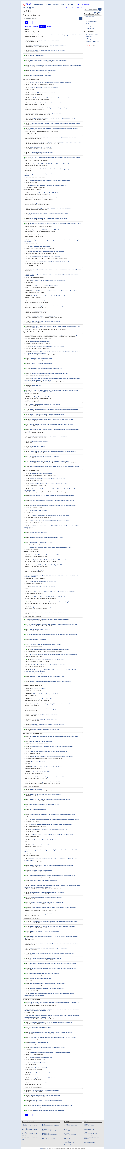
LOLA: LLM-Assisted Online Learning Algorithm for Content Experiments (47, 346)
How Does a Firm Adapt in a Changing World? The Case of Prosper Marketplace (48, 914)
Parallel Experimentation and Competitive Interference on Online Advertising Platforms (52, 602)
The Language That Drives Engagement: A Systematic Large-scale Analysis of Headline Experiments (53, 505)
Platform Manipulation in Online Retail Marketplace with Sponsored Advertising (48, 948)
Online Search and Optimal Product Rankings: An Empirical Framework (46, 902)
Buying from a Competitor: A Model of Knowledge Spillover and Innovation (47, 414)
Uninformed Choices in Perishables (38, 809)
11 (36, 22)
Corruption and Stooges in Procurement (39, 441)
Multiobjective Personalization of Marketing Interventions (43, 607)
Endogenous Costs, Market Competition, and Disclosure (42, 586)
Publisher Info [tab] (27, 26)
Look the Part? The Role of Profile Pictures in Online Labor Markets (46, 1100)
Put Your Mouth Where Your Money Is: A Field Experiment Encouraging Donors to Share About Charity (53, 968)
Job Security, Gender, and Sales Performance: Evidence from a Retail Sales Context (48, 218)
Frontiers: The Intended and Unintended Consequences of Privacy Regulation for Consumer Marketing (53, 335)
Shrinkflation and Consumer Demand (38, 235)
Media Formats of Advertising (38, 761)
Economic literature (39, 4)
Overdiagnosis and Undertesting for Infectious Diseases (43, 581)
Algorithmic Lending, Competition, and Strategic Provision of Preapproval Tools (48, 185)
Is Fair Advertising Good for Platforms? (38, 203)
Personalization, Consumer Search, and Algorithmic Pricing (44, 285)
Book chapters (89, 26)
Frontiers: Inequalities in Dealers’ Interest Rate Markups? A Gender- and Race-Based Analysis (50, 1022)
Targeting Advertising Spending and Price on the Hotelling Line (45, 1095)
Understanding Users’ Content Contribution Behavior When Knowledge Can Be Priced (49, 520)
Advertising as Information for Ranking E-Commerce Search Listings (45, 958)
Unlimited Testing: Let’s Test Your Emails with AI (41, 978)
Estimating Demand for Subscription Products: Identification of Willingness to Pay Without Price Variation (54, 819)
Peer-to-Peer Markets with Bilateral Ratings (41, 771)
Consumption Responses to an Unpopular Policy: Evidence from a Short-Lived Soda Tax (51, 704)
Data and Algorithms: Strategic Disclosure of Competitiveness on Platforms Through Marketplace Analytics (55, 123)
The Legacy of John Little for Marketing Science (41, 473)
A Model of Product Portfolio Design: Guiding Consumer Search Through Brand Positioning (51, 1105)
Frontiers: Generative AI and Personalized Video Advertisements (45, 404)
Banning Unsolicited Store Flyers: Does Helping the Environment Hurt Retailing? (49, 373)
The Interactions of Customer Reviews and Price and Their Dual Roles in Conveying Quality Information (53, 654)
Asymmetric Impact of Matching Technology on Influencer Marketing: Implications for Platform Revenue (53, 634)
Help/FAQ (71, 4)
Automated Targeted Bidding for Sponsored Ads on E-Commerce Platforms (47, 103)
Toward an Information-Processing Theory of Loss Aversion (43, 880)
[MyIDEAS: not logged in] (81, 7)
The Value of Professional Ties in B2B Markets (41, 363)
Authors (49, 4)
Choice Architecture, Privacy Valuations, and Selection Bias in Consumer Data (49, 295)
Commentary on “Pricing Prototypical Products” (41, 542)
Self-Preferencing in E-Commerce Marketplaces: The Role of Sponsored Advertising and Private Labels (54, 736)
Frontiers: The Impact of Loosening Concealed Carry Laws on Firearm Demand (48, 478)
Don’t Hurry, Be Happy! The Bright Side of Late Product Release (45, 698)
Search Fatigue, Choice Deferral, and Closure (41, 396)
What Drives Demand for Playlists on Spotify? (39, 629)
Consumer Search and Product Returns (38, 532)
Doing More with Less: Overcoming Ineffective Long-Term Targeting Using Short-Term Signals (51, 834)
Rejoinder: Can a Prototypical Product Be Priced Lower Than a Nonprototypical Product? (50, 547)
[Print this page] (33, 8)
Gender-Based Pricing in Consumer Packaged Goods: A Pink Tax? (43, 192)
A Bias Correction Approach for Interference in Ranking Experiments (46, 897)
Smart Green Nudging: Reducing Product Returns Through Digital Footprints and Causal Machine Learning (54, 466)
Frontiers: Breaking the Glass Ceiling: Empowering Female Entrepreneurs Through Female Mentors (54, 921)
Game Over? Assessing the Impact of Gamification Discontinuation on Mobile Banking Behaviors (52, 500)
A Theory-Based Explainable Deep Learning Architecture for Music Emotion (47, 664)
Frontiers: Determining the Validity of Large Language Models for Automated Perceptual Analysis (52, 926)
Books (87, 23)
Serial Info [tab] (35, 26)
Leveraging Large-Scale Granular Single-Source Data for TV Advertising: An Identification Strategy (53, 118)
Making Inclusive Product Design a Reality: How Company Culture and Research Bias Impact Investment (52, 1037)
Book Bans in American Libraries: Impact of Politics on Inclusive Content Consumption (49, 461)
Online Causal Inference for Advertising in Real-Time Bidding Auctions (47, 659)
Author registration (90, 39)
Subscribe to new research (92, 34)
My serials (77, 7)
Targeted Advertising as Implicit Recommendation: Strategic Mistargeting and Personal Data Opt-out (53, 591)
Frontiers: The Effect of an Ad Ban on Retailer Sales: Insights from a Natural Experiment (50, 799)
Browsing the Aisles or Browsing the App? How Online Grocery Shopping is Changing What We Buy (52, 875)
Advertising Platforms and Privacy (39, 311)
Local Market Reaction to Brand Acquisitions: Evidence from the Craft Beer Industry (50, 777)
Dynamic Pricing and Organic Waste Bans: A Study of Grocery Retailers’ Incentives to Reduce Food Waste (54, 943)
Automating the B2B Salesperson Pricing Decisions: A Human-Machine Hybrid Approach (50, 1052)
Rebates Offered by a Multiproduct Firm (39, 1062)
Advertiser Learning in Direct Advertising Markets (41, 75)
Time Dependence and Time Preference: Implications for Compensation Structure (50, 301)
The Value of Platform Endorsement (37, 639)
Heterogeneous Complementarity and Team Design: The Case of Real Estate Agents (49, 515)
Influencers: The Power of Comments (39, 688)
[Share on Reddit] (29, 8)
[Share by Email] (32, 8)
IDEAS (41, 1148)
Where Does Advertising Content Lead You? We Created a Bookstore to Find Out (48, 751)
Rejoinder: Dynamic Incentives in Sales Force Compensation (44, 1083)
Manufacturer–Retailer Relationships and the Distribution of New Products (47, 1047)
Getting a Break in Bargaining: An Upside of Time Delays (44, 719)
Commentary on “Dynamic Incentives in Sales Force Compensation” (45, 1078)
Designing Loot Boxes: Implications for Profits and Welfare (44, 714)
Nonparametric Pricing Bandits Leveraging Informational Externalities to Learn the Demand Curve (54, 290)
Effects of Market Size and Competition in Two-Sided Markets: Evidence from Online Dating (51, 746)
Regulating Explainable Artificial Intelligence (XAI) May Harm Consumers (46, 537)
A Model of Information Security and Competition (41, 152)
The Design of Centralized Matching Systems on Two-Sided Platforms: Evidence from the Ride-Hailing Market (55, 65)
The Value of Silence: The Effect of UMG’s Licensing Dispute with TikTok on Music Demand (50, 82)
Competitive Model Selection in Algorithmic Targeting (43, 709)
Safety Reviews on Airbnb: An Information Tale (41, 147)
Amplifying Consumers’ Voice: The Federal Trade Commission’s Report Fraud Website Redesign (52, 495)
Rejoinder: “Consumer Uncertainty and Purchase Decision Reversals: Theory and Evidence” (51, 681)
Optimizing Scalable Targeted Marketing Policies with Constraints (46, 368)
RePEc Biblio (89, 36)
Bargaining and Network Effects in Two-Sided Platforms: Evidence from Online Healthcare (51, 163)
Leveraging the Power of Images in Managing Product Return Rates (48, 1110)
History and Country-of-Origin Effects (38, 1067)
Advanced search (97, 12)
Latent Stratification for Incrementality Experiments (42, 845)
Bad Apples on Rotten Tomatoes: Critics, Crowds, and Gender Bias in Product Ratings (48, 213)
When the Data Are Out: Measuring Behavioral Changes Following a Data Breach (48, 983)
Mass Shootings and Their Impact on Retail (40, 341)
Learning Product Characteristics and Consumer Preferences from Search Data (48, 436)
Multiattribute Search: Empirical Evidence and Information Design (46, 766)
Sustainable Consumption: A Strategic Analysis (41, 358)
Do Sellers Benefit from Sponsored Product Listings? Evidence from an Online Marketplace (51, 824)
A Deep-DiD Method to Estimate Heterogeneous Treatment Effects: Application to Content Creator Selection (55, 142)
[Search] (99, 9)
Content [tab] (42, 26)
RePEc (46, 1148)
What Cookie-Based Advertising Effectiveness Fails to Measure (44, 973)
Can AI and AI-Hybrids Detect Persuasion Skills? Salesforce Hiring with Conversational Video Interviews (53, 624)
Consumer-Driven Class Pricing (37, 55)
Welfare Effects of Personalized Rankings (38, 1042)
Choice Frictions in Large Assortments (38, 510)
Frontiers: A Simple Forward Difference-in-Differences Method (44, 931)
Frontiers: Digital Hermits (36, 789)
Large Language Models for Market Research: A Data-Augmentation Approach (48, 45)
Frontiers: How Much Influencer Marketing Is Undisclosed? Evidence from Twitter (48, 483)
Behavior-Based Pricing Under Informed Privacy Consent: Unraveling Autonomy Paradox (51, 306)
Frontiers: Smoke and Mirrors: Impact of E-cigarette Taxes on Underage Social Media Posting (51, 865)
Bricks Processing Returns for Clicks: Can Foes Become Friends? (45, 321)
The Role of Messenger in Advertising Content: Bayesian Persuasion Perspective (48, 829)
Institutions (56, 4)
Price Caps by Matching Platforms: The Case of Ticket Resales (44, 87)
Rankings (63, 4)
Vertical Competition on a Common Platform (40, 246)
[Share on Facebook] (27, 8)
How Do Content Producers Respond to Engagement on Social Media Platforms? (48, 60)
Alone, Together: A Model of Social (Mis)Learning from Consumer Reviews (48, 280)
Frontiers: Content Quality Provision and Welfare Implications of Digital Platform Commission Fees (53, 137)
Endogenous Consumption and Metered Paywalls (41, 1057)
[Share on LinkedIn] (30, 8)
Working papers (90, 16)
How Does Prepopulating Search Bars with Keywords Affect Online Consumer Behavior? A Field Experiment (56, 269)
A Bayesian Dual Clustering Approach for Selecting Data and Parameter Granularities (50, 98)
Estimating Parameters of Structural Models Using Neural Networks (45, 644)
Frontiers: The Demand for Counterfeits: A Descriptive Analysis (44, 40)
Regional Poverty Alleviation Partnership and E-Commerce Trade (44, 198)
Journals (88, 19)
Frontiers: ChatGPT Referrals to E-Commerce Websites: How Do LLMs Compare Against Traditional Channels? (55, 35)
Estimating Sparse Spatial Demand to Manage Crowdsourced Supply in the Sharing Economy (51, 419)
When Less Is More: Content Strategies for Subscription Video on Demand (47, 251)
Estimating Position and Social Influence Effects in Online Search (45, 256)
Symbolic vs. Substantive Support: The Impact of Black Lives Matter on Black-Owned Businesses (51, 208)
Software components (91, 21)
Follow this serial (70, 7)
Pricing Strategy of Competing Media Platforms (41, 870)
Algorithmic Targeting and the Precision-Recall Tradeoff (43, 70)
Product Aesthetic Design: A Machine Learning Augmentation (45, 1090)
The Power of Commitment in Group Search (40, 1072)
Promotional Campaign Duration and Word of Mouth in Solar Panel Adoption (50, 782)
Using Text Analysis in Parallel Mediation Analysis (41, 741)
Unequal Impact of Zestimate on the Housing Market (43, 316)
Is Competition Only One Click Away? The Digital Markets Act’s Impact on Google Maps (50, 108)
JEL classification (90, 28)
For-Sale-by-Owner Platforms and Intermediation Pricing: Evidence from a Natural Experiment (52, 953)
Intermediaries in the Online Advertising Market (40, 1027)
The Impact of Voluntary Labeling (37, 446)
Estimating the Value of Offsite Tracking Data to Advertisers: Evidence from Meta (49, 559)
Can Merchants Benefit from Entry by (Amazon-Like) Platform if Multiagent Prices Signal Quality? (52, 814)
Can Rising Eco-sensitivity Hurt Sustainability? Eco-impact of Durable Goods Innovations (50, 261)
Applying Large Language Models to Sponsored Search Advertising (45, 229)
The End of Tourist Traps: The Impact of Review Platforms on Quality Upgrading (50, 169)
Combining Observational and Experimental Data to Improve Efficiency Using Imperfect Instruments (53, 963)
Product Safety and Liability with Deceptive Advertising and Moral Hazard (47, 564)
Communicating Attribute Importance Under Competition (43, 92)
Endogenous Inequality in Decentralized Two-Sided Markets (45, 729)
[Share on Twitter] (26, 8)
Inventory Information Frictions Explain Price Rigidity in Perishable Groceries (48, 596)
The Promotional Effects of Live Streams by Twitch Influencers (44, 456)
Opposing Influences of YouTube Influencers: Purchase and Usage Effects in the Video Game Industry (53, 451)
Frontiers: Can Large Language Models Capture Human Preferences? (45, 794)
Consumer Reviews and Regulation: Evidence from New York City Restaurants (47, 50)
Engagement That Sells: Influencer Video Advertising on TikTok (44, 554)
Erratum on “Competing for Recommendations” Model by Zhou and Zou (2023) (48, 988)
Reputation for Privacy (36, 385)
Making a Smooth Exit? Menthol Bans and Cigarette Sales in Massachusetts (47, 892)
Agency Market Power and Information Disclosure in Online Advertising (47, 724)
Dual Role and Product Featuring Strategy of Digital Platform (45, 693)
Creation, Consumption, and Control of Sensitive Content (43, 839)
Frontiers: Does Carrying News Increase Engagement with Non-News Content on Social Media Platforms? (54, 409)
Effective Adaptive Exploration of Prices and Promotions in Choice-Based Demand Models (52, 756)
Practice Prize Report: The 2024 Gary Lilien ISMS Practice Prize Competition (48, 612)
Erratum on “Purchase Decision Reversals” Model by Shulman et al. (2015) (47, 676)
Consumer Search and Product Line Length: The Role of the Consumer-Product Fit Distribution (51, 424)
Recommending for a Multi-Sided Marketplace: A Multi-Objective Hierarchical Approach (48, 619)
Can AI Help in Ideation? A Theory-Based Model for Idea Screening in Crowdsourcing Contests (50, 1032)
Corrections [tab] (49, 26)
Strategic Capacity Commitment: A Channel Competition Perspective (46, 113)
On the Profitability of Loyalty (37, 570)
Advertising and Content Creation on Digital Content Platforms (44, 804)
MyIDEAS (83, 4)
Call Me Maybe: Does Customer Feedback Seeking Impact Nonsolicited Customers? (50, 649)
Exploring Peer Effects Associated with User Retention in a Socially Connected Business (50, 180)
